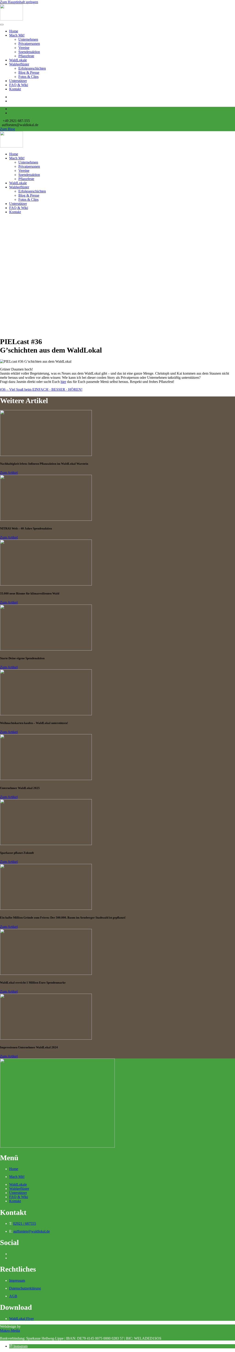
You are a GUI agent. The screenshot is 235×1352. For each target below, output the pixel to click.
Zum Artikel (9, 473)
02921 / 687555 (24, 1223)
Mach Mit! (17, 35)
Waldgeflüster (19, 64)
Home (13, 31)
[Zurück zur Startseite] (11, 19)
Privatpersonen (29, 43)
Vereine (23, 48)
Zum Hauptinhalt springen (19, 2)
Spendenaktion (29, 52)
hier (63, 382)
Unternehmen (28, 39)
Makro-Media (10, 1330)
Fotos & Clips (28, 77)
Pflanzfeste (26, 56)
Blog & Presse (28, 72)
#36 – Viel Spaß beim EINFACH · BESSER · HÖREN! (41, 389)
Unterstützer (18, 81)
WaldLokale (18, 60)
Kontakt (15, 89)
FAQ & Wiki (18, 85)
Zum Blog (7, 129)
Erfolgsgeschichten (32, 68)
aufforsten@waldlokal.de (31, 1231)
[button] (18, 1346)
